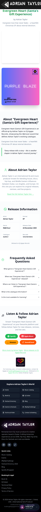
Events (4, 458)
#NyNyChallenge (7, 461)
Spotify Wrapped (8, 470)
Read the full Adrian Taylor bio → (20, 194)
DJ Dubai (5, 482)
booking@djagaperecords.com (18, 371)
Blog (3, 467)
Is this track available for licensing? (14, 297)
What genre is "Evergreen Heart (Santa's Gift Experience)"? (20, 270)
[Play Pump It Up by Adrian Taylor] (22, 507)
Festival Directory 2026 (10, 464)
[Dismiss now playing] (37, 507)
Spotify (13, 336)
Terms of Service (7, 491)
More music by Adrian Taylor (12, 350)
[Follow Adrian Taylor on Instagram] (4, 445)
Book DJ (4, 479)
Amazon (13, 342)
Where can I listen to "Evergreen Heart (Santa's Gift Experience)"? (20, 285)
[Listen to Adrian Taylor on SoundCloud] (15, 445)
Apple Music (28, 336)
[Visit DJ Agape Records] (20, 362)
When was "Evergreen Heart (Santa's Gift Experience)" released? (20, 277)
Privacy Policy (6, 488)
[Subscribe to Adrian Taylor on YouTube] (9, 445)
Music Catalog (7, 455)
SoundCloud (29, 342)
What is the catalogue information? (14, 292)
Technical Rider (7, 485)
